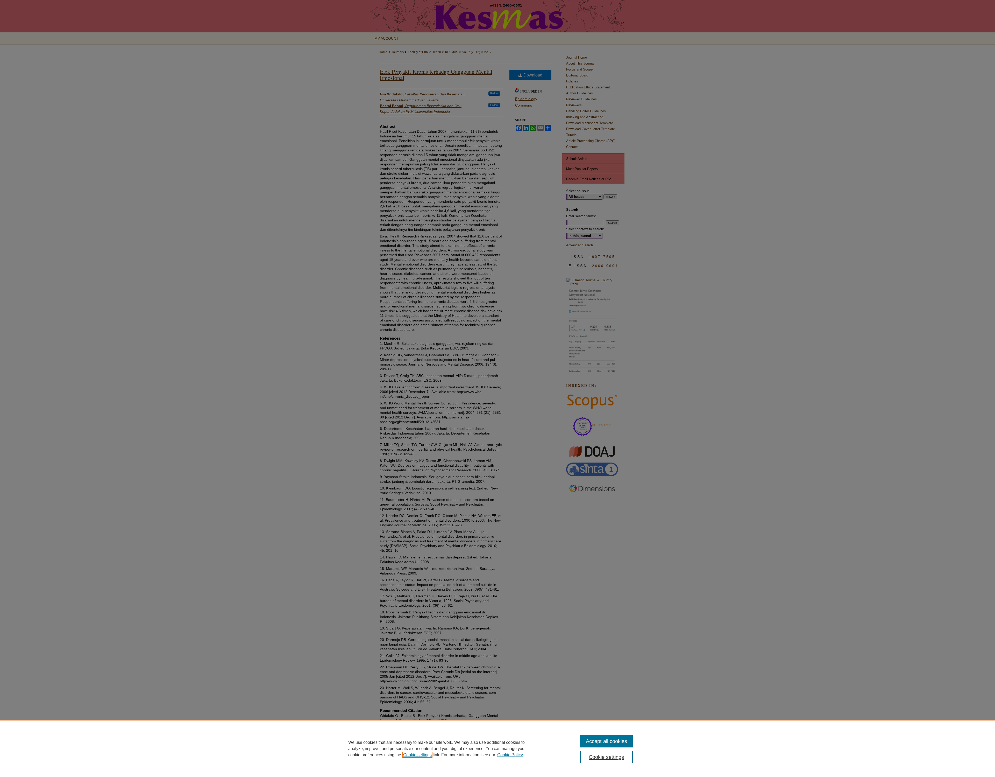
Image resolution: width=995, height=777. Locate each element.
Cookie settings (417, 755)
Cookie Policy (510, 755)
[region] (497, 748)
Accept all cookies (606, 741)
